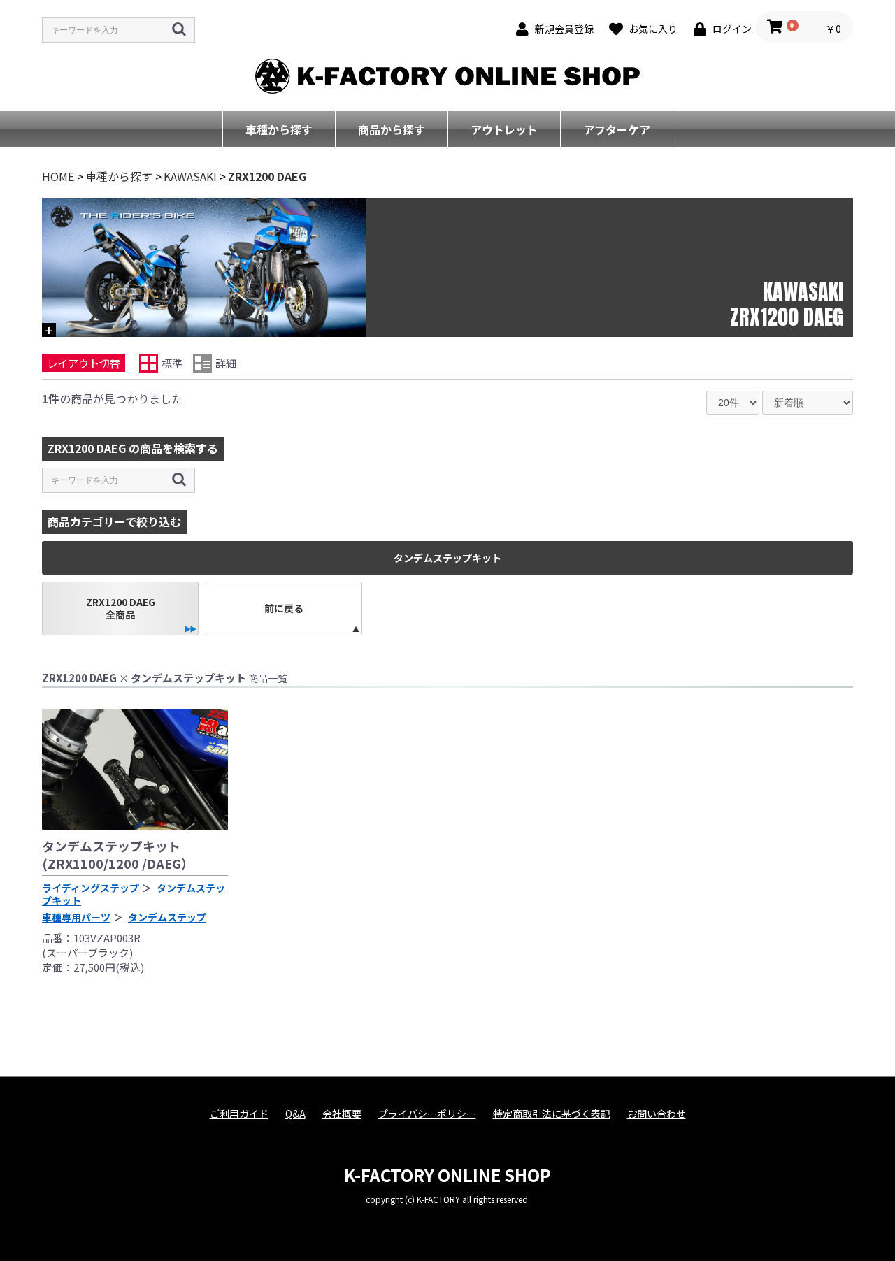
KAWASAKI (190, 176)
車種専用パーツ (76, 917)
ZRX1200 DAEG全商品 (120, 608)
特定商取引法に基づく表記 (551, 1114)
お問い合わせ (656, 1114)
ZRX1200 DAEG (267, 176)
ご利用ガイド (239, 1114)
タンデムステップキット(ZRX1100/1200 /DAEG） (118, 854)
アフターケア (616, 129)
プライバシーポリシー (427, 1114)
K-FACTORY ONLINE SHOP (447, 1174)
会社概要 (341, 1114)
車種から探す (279, 129)
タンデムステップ (167, 917)
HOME (58, 176)
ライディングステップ (90, 888)
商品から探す (391, 129)
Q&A (295, 1114)
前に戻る (283, 608)
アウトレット (504, 129)
